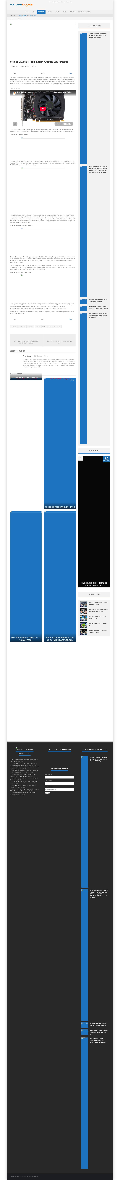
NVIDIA (44, 326)
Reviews (41, 12)
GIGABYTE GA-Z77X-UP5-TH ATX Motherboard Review (59, 342)
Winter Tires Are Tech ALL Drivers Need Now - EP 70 (32, 15)
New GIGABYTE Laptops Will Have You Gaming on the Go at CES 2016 (98, 307)
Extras (73, 12)
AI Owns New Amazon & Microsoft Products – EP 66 (98, 631)
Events (65, 12)
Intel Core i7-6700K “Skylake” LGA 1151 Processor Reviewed (98, 300)
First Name (48, 774)
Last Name (48, 780)
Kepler (38, 326)
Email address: (49, 787)
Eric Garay (14, 66)
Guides (49, 12)
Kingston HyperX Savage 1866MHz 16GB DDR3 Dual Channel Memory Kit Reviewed (98, 315)
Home (27, 12)
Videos (57, 12)
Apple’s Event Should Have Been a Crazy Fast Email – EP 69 (98, 610)
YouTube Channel (84, 12)
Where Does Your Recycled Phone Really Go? (24, 781)
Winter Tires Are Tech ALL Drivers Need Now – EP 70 (98, 603)
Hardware (30, 326)
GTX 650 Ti (22, 326)
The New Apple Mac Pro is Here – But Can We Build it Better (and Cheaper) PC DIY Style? (98, 35)
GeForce (13, 326)
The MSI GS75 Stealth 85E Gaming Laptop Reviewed (60, 507)
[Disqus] (43, 670)
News (33, 12)
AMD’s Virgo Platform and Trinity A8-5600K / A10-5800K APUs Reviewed (26, 342)
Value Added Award (55, 326)
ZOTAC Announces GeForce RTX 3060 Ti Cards (25, 377)
